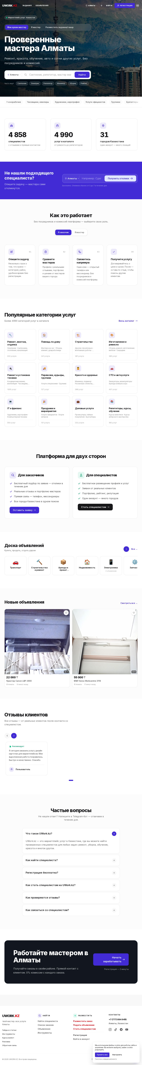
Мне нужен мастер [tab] (16, 27)
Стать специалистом (93, 507)
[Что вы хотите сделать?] (101, 5)
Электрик (35, 83)
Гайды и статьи (9, 1030)
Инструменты (8, 1034)
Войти (109, 6)
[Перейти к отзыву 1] (71, 780)
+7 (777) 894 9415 (118, 1019)
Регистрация (80, 1035)
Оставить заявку (22, 510)
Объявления (42, 5)
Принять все (102, 1055)
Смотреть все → (129, 603)
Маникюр (61, 83)
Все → (134, 549)
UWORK (10, 1016)
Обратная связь (9, 1045)
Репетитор (48, 83)
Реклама (6, 1041)
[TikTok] (115, 1029)
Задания (27, 5)
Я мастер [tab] (35, 27)
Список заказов (46, 1025)
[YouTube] (126, 1029)
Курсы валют (8, 1038)
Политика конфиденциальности (106, 1059)
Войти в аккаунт (81, 1039)
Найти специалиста (48, 1021)
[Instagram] (110, 1029)
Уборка (73, 83)
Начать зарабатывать (112, 959)
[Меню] (137, 5)
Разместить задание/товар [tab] (59, 27)
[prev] (7, 735)
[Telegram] (121, 1029)
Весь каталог (126, 320)
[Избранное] (66, 612)
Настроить (117, 1055)
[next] (126, 549)
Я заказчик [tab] (63, 232)
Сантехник (22, 83)
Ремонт (84, 83)
